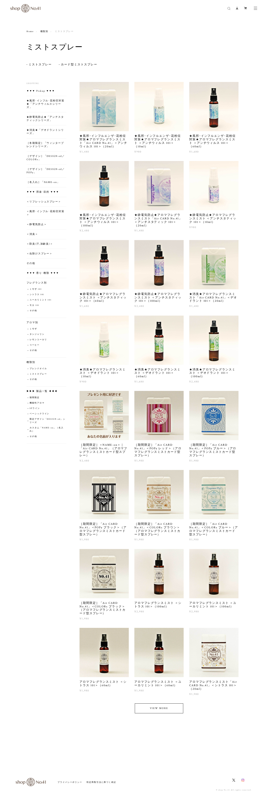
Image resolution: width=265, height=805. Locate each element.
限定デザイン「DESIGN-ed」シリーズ (47, 421)
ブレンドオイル (38, 368)
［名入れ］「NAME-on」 (43, 182)
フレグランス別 (36, 282)
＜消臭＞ (32, 234)
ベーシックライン (39, 413)
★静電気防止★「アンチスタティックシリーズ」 (45, 118)
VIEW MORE (159, 708)
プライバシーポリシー (70, 782)
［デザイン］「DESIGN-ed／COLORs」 (45, 158)
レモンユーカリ (38, 339)
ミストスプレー (40, 64)
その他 (30, 263)
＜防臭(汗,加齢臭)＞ (39, 243)
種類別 (44, 31)
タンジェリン (37, 334)
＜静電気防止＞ (36, 224)
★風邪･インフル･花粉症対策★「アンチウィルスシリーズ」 (45, 104)
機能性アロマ (37, 403)
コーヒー (35, 345)
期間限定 (35, 397)
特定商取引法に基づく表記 (101, 782)
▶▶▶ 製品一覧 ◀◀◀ (41, 391)
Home (30, 31)
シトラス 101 (37, 294)
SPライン (35, 408)
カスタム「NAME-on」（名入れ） (47, 430)
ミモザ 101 (36, 289)
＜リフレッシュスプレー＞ (43, 201)
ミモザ (33, 329)
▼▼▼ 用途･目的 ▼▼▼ (42, 191)
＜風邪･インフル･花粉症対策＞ (45, 213)
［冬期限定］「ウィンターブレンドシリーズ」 (45, 145)
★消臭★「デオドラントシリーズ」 (45, 132)
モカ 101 (34, 305)
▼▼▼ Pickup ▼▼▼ (40, 91)
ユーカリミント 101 (41, 300)
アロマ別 (32, 322)
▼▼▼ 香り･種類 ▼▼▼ (42, 273)
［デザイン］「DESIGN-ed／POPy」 (45, 171)
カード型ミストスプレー (79, 64)
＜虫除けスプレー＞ (39, 253)
